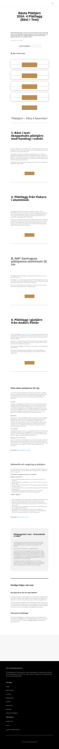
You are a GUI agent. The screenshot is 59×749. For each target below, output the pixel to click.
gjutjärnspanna (27, 334)
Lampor (8, 686)
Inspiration (9, 709)
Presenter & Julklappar (12, 713)
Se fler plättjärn (29, 107)
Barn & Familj (9, 705)
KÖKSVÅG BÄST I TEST (22, 517)
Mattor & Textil (9, 690)
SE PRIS (29, 65)
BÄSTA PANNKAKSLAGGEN (24, 450)
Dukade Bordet (10, 698)
